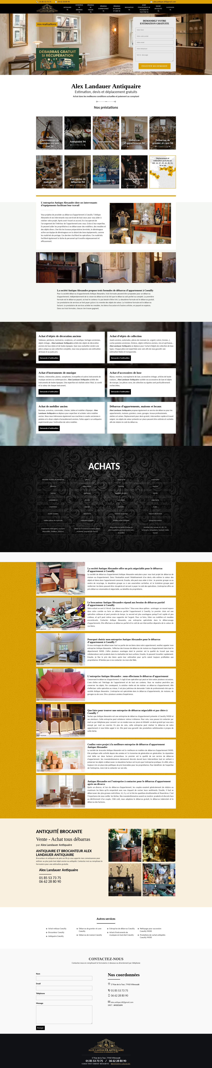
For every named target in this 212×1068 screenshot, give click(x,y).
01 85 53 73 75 (45, 2)
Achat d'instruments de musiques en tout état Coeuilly (121, 934)
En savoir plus (49, 149)
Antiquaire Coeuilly (56, 936)
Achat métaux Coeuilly (57, 929)
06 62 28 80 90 (64, 2)
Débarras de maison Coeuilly (90, 935)
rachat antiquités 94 (158, 9)
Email (38, 984)
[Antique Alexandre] (106, 1046)
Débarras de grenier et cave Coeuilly (90, 930)
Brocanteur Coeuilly (56, 933)
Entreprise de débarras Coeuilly (122, 929)
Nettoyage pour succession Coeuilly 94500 (150, 930)
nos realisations (46, 24)
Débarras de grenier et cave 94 (116, 9)
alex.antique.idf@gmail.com (164, 2)
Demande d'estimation (49, 358)
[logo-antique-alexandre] (47, 12)
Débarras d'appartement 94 (103, 9)
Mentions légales (120, 1064)
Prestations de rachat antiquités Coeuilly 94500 (152, 936)
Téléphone (40, 994)
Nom (38, 974)
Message (39, 1003)
